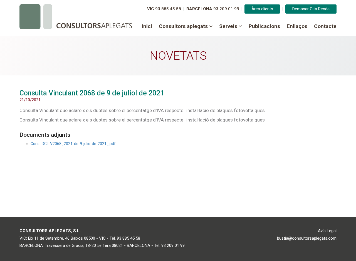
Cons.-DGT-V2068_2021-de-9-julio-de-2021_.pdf (73, 143)
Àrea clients (262, 8)
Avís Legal (327, 230)
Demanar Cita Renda (311, 8)
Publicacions (264, 26)
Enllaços (297, 26)
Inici (147, 26)
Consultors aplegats (183, 26)
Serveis (228, 26)
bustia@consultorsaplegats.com (307, 238)
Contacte (325, 26)
